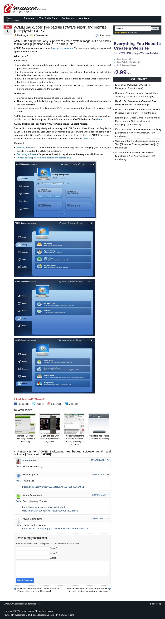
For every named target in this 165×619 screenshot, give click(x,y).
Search (155, 28)
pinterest (56, 404)
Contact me (68, 18)
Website (54, 558)
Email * (53, 553)
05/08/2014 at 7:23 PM (100, 474)
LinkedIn (73, 404)
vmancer (27, 460)
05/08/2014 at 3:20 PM (100, 495)
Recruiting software (26, 154)
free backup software (62, 48)
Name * (53, 548)
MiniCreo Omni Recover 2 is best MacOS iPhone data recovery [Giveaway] (38, 588)
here (99, 119)
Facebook (23, 404)
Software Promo (66, 615)
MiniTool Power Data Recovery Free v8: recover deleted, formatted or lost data (87, 588)
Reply (18, 466)
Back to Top (155, 604)
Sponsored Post (33, 604)
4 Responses (104, 35)
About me (29, 18)
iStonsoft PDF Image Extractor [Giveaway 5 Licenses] (25, 439)
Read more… (90, 138)
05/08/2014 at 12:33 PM (100, 519)
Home (12, 19)
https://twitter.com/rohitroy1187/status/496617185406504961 (53, 487)
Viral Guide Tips (48, 18)
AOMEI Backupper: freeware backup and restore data (44, 157)
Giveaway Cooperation (14, 604)
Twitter (40, 404)
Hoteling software (26, 147)
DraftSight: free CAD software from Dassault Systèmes (50, 439)
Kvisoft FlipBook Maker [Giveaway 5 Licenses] (99, 437)
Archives (84, 18)
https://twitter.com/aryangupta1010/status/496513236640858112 (55, 528)
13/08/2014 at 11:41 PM (100, 460)
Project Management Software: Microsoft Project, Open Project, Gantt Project (74, 440)
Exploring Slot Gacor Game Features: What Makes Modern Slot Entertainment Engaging (137, 121)
